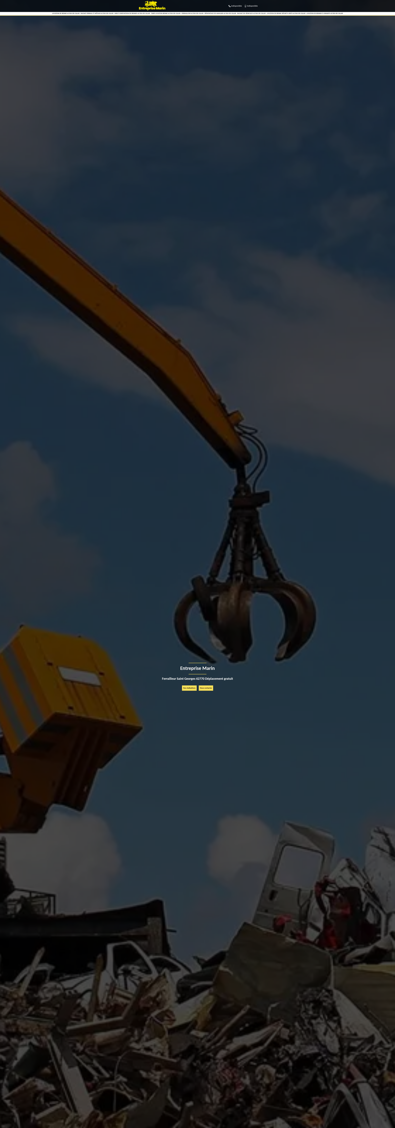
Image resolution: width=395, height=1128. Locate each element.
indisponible (236, 6)
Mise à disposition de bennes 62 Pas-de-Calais (132, 13)
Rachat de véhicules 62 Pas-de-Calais (251, 13)
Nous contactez (206, 688)
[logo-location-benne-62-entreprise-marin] (151, 11)
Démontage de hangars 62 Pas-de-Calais (220, 13)
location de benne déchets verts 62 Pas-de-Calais (286, 13)
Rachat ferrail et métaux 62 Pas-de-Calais (97, 13)
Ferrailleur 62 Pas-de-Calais (192, 13)
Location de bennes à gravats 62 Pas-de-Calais (325, 13)
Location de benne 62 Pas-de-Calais (66, 13)
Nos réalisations (189, 688)
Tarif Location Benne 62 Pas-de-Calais (166, 13)
